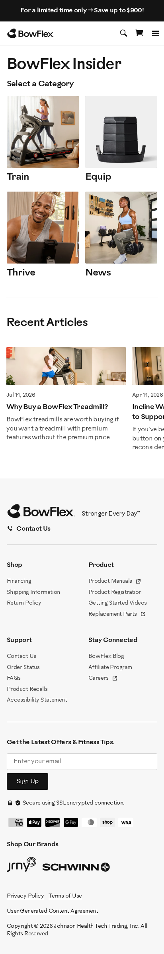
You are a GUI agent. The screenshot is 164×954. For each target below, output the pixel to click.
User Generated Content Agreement (52, 911)
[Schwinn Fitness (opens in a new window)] (77, 869)
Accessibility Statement (37, 700)
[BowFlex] (31, 33)
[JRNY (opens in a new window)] (21, 866)
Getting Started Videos (117, 603)
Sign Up (27, 781)
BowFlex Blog (106, 656)
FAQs (14, 678)
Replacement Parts (117, 615)
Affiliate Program (110, 668)
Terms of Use (65, 896)
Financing (19, 581)
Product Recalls (27, 689)
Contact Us (21, 656)
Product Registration (115, 592)
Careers (103, 679)
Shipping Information (33, 592)
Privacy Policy (25, 896)
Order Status (23, 668)
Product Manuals (114, 582)
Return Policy (24, 603)
